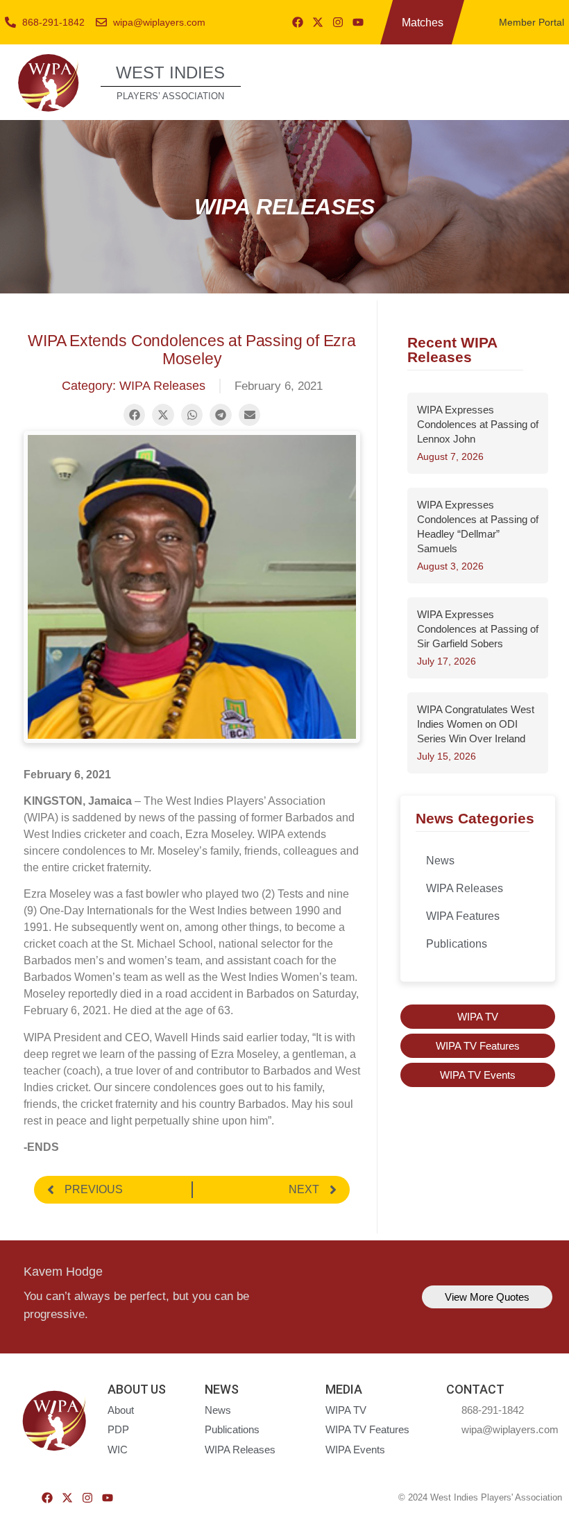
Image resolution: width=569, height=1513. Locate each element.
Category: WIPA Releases (133, 386)
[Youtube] (358, 22)
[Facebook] (297, 22)
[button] (543, 81)
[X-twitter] (317, 22)
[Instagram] (338, 22)
